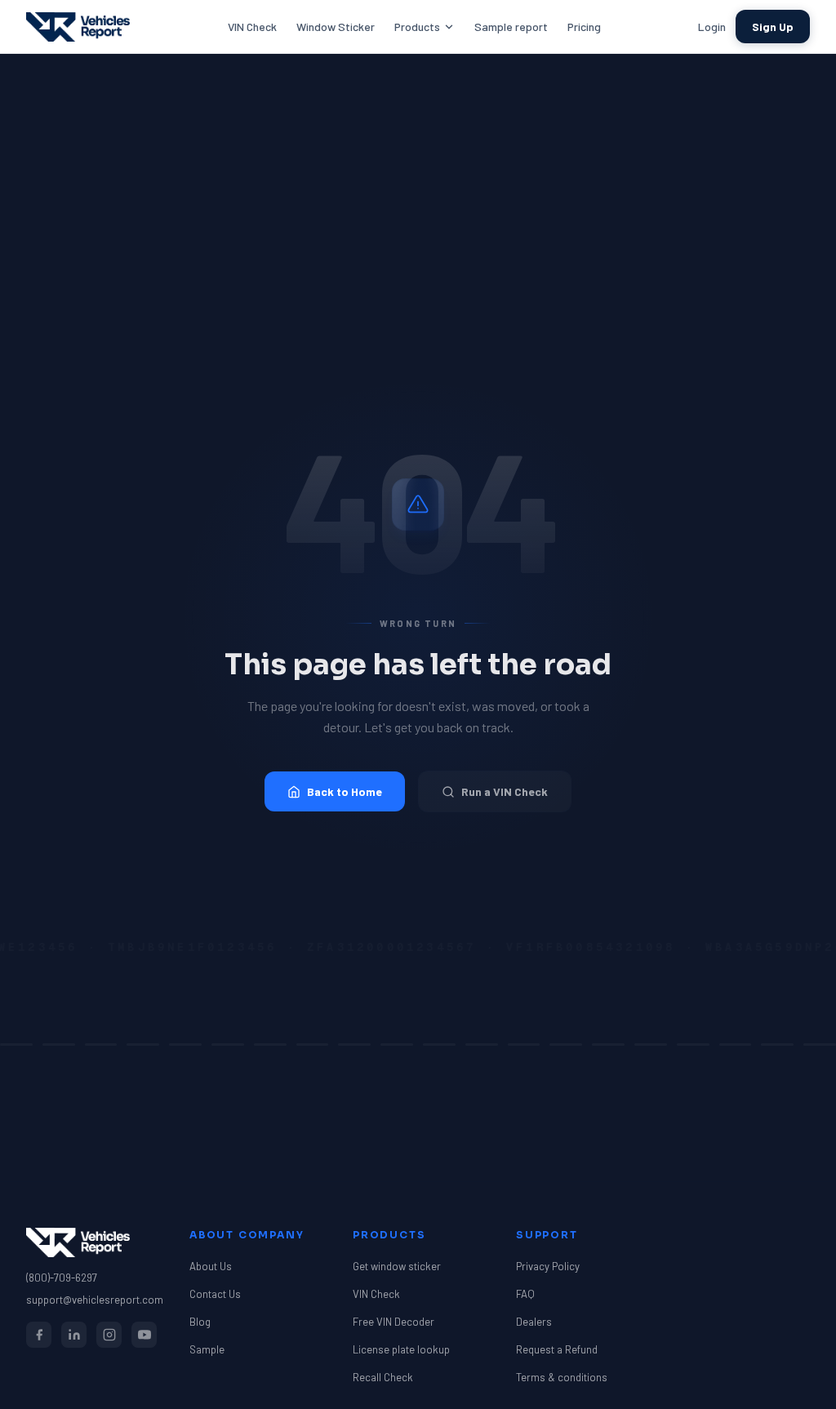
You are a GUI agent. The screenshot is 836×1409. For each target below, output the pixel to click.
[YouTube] (144, 1335)
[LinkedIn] (74, 1335)
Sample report (511, 26)
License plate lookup (401, 1349)
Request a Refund (557, 1349)
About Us (210, 1266)
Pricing (584, 26)
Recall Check (383, 1377)
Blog (200, 1321)
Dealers (534, 1321)
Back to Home (344, 791)
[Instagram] (109, 1335)
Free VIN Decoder (393, 1321)
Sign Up (773, 26)
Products (417, 26)
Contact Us (215, 1293)
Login (712, 26)
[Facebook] (38, 1335)
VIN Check (252, 26)
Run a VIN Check (504, 791)
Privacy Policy (548, 1266)
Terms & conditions (561, 1377)
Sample (207, 1349)
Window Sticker (335, 26)
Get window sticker (397, 1266)
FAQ (525, 1293)
